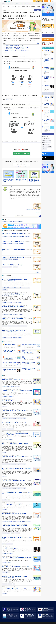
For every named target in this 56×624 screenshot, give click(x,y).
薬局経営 (10, 221)
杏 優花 (25, 588)
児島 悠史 (28, 379)
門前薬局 (20, 314)
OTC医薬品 (15, 302)
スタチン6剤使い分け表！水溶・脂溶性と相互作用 (14, 410)
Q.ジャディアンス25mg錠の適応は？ (11, 400)
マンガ (8, 428)
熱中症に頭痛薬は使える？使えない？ (11, 379)
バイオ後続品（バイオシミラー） (23, 287)
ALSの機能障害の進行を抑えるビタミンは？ (12, 537)
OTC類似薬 (15, 337)
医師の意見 (5, 562)
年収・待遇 (5, 499)
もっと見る (37, 272)
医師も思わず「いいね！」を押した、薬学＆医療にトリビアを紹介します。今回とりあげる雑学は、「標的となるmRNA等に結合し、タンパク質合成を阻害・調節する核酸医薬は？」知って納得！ (17, 436)
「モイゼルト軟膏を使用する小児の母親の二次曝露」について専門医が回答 (15, 560)
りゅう (31, 241)
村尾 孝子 (9, 445)
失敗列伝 (12, 428)
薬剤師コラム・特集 (10, 3)
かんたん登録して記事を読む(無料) (21, 153)
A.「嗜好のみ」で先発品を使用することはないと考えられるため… (17, 47)
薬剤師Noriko (10, 526)
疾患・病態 (44, 148)
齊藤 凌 (26, 548)
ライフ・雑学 (5, 439)
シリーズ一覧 (14, 6)
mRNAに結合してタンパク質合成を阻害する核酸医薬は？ (15, 433)
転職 (8, 499)
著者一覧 (19, 6)
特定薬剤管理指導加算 (6, 287)
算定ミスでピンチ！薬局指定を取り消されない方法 (14, 233)
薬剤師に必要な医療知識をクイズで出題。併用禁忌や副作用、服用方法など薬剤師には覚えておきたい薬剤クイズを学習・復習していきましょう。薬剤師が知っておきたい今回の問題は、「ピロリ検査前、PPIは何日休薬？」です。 (17, 590)
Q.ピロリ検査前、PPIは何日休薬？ (10, 588)
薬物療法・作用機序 (6, 386)
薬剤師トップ (4, 3)
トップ (4, 6)
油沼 (25, 422)
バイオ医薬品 (14, 287)
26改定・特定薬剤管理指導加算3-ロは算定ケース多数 (14, 279)
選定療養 (23, 6)
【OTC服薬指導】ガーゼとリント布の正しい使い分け (14, 525)
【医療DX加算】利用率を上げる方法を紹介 (12, 265)
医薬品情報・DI (5, 418)
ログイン (53, 1)
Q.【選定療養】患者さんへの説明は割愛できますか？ (14, 48)
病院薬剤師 (5, 583)
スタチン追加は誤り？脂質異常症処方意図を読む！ (14, 480)
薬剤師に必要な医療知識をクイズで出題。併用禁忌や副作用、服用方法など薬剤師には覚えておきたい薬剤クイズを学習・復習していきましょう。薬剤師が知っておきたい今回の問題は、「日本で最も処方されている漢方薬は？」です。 (17, 569)
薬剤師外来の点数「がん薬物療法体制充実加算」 (13, 249)
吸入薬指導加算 (5, 314)
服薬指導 (38, 6)
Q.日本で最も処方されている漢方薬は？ (11, 566)
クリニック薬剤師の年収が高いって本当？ (12, 492)
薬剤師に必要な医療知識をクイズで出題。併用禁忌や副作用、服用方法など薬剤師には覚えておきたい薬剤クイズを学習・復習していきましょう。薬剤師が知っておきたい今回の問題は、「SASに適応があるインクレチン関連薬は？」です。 (17, 506)
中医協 (10, 314)
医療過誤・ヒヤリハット (26, 521)
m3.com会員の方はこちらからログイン (21, 166)
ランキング (8, 6)
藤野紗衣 (28, 566)
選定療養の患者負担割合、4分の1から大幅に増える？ (14, 330)
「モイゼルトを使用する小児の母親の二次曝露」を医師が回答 (16, 557)
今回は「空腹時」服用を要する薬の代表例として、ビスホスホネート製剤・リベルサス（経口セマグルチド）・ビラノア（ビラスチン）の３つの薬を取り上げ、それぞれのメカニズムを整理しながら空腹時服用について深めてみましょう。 (17, 550)
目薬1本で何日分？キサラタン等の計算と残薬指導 (14, 513)
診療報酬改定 (33, 6)
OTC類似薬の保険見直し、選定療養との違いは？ (14, 294)
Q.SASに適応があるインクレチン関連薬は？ (13, 504)
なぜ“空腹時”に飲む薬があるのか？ (10, 548)
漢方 (3, 572)
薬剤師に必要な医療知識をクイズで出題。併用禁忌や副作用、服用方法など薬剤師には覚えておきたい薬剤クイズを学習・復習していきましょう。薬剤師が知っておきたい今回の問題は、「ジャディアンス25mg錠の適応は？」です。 (17, 403)
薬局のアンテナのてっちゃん (12, 280)
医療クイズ (28, 6)
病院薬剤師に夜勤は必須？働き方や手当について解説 (14, 576)
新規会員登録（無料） (21, 164)
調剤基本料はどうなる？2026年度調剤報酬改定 (13, 318)
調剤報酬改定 (5, 221)
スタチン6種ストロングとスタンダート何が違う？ (14, 456)
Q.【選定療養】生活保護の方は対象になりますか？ (14, 45)
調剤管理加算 (11, 243)
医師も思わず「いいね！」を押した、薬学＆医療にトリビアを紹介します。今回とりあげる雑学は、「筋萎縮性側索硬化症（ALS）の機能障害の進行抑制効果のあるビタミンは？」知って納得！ (17, 541)
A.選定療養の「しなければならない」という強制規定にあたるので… (17, 50)
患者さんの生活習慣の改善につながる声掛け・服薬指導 (15, 443)
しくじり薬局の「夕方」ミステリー (10, 422)
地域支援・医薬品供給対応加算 (18, 236)
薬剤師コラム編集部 (13, 392)
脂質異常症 (20, 418)
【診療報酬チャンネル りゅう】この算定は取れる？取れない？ (23, 3)
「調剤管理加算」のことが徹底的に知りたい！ (13, 241)
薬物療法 (9, 562)
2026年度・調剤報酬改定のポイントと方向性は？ (14, 306)
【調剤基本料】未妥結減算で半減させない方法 (13, 257)
